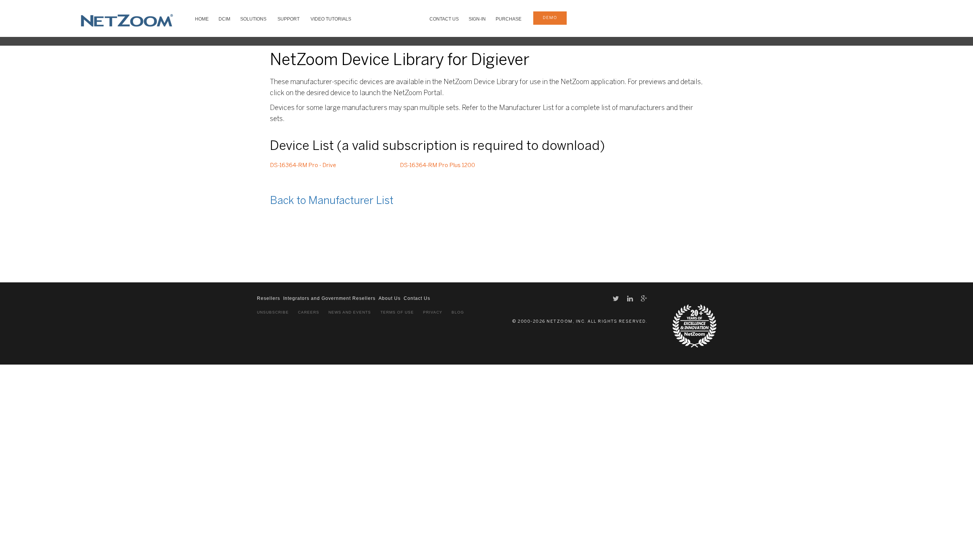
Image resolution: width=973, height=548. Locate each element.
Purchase (508, 19)
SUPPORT (288, 19)
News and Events (349, 312)
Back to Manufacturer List (331, 201)
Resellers (268, 298)
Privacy (432, 312)
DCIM (224, 19)
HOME (202, 19)
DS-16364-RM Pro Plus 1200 (437, 165)
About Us (390, 298)
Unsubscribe (273, 312)
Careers (308, 312)
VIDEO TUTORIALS (331, 19)
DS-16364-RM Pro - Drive (303, 165)
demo (550, 18)
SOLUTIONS (253, 19)
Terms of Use (397, 312)
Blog (458, 312)
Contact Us (444, 19)
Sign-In (477, 19)
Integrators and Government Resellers (329, 298)
